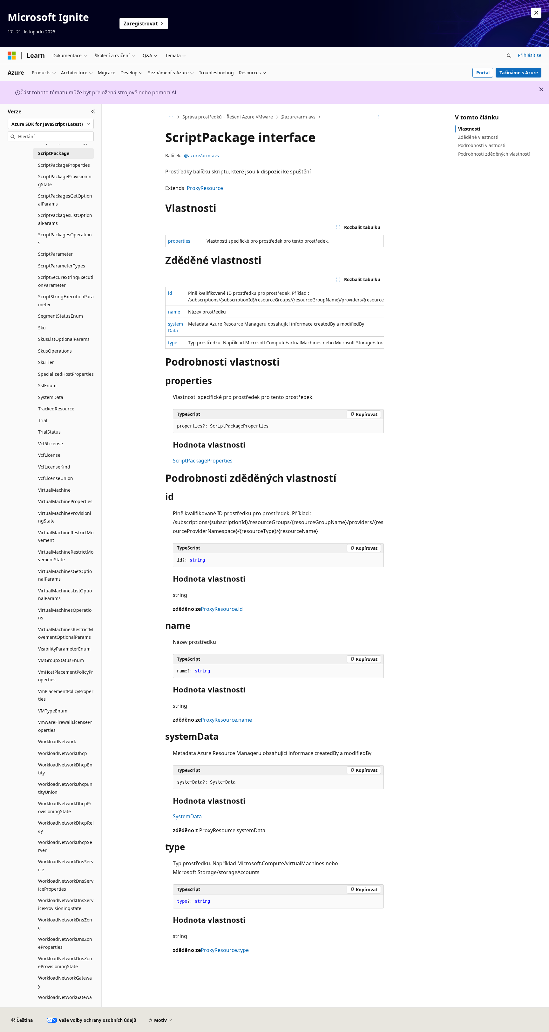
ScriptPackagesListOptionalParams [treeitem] (65, 219)
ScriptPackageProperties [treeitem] (64, 165)
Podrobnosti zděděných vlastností (494, 154)
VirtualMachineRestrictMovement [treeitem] (65, 536)
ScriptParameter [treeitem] (55, 254)
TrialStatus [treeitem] (49, 432)
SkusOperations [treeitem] (55, 351)
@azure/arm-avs (298, 117)
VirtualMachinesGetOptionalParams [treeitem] (65, 575)
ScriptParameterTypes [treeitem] (61, 266)
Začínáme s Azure (518, 73)
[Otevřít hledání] (509, 55)
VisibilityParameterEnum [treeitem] (64, 649)
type (172, 343)
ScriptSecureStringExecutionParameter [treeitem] (65, 281)
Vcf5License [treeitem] (50, 444)
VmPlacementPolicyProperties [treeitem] (65, 695)
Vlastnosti (469, 129)
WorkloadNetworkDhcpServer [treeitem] (65, 846)
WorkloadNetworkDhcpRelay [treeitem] (66, 827)
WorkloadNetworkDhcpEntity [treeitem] (65, 769)
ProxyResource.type (225, 950)
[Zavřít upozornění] (536, 13)
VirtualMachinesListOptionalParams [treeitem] (65, 595)
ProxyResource (205, 188)
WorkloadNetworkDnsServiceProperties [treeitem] (65, 885)
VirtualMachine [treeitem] (54, 490)
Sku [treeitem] (42, 328)
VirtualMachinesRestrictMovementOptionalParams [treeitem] (65, 633)
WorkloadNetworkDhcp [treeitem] (62, 753)
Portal (483, 73)
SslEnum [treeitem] (47, 385)
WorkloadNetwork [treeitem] (57, 742)
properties (179, 241)
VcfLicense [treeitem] (49, 455)
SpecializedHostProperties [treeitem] (66, 374)
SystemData (187, 816)
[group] (274, 318)
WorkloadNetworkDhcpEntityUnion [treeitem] (65, 788)
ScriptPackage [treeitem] (53, 153)
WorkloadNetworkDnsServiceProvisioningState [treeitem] (65, 904)
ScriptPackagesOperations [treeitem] (65, 239)
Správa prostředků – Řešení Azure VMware (227, 117)
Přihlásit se (529, 55)
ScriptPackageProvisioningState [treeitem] (65, 180)
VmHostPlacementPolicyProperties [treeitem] (65, 676)
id (170, 293)
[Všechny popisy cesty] (170, 117)
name (174, 312)
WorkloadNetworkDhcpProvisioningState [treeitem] (65, 807)
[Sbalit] (93, 111)
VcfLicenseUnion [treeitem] (55, 478)
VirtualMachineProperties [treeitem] (65, 501)
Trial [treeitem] (42, 420)
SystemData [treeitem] (50, 397)
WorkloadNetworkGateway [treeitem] (65, 982)
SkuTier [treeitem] (46, 362)
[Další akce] (378, 117)
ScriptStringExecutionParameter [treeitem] (66, 300)
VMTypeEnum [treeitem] (52, 711)
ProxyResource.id (222, 608)
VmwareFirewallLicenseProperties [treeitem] (65, 726)
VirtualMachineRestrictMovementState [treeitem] (65, 556)
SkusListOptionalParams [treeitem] (64, 339)
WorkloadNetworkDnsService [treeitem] (65, 866)
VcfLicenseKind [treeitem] (54, 467)
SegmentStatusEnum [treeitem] (60, 316)
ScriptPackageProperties (203, 460)
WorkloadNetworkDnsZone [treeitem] (65, 924)
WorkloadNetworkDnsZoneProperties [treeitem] (65, 943)
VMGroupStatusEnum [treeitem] (61, 660)
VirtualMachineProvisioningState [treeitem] (64, 517)
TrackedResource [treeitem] (56, 409)
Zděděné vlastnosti (478, 137)
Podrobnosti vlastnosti (481, 145)
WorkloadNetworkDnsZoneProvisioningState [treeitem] (65, 962)
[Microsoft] (12, 55)
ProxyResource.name (226, 719)
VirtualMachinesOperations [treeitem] (65, 614)
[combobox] (51, 124)
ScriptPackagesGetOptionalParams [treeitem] (65, 200)
